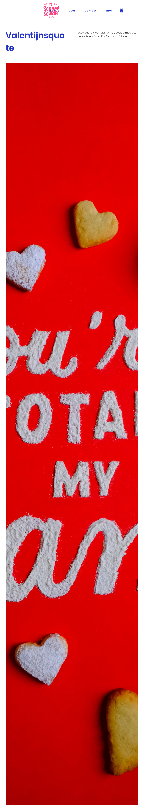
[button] (121, 10)
